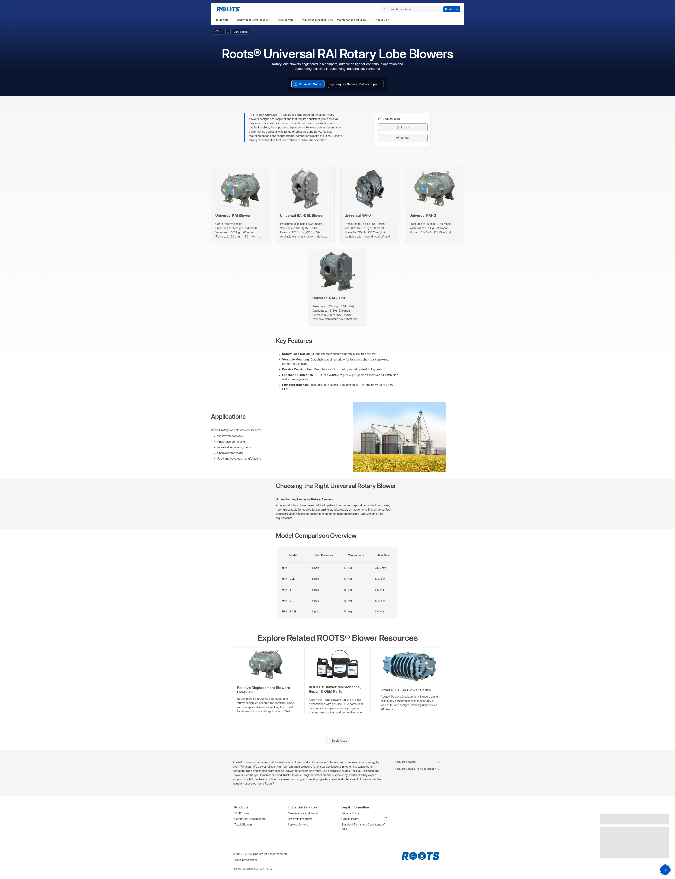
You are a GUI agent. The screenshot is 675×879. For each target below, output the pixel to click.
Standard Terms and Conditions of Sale (363, 826)
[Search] (384, 9)
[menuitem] (224, 20)
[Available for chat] (665, 870)
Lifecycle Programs (300, 819)
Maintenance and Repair (303, 813)
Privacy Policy (350, 813)
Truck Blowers (243, 824)
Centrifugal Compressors (250, 819)
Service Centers (298, 824)
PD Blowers (241, 813)
